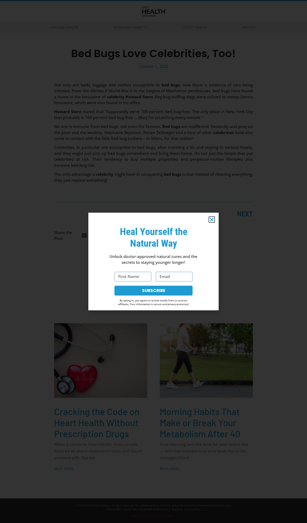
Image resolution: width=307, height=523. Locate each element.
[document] (153, 261)
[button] (211, 219)
